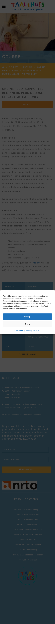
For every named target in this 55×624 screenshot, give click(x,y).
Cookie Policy (20, 330)
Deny (27, 324)
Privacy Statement (33, 330)
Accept (27, 316)
